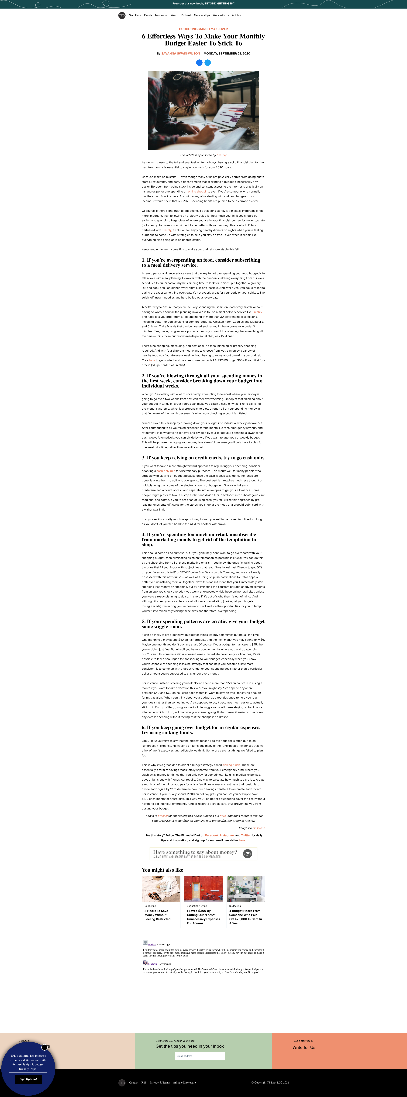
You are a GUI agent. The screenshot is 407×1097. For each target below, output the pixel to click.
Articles (236, 15)
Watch (174, 15)
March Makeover (213, 29)
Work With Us (221, 15)
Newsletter (161, 15)
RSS (144, 1082)
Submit (229, 1056)
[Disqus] (203, 978)
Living (203, 906)
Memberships (202, 15)
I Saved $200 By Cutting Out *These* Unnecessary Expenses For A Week (203, 917)
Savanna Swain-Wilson (180, 53)
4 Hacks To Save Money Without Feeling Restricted (157, 915)
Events (148, 15)
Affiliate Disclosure (184, 1082)
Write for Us (305, 1047)
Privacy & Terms (160, 1082)
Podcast (186, 15)
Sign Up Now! (28, 1079)
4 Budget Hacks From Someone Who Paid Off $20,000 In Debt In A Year (245, 917)
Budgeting (188, 29)
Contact (133, 1082)
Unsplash (259, 828)
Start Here (135, 15)
